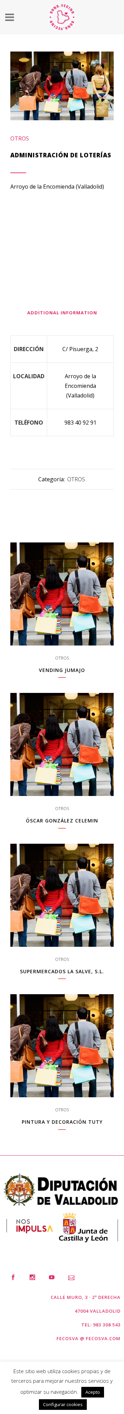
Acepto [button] (92, 1392)
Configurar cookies (63, 1404)
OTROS (19, 138)
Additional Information (62, 313)
